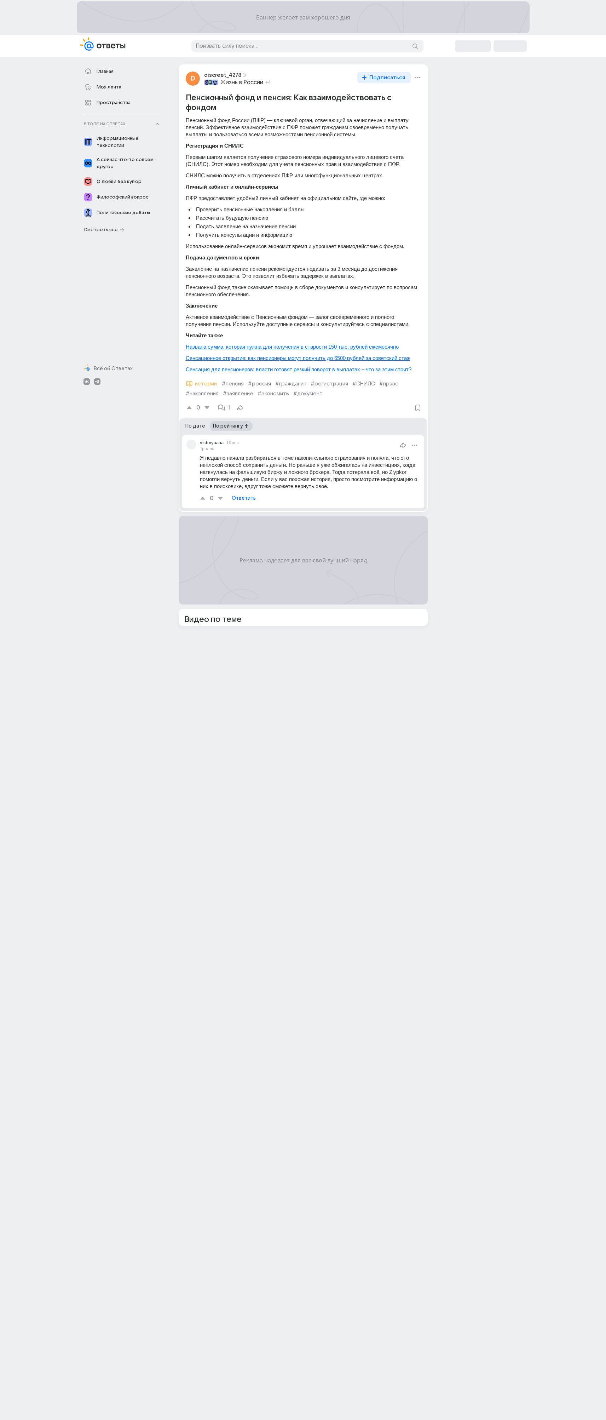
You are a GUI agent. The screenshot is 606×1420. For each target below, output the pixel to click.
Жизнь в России (241, 82)
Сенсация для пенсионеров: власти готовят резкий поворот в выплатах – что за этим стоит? (298, 369)
